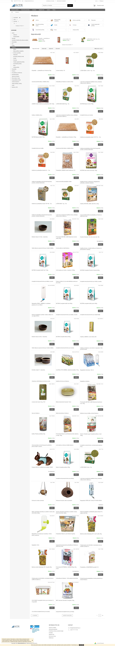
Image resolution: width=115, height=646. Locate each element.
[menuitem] (15, 10)
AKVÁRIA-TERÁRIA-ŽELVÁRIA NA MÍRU (20, 40)
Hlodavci (14, 47)
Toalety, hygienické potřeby (18, 61)
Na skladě (17, 17)
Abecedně (58, 48)
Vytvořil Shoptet (100, 643)
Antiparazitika (16, 36)
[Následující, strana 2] (100, 615)
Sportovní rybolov (15, 76)
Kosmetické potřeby (17, 63)
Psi (12, 43)
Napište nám (51, 634)
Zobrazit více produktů (66, 44)
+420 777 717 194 (74, 629)
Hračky (14, 58)
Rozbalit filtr (19, 25)
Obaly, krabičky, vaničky (17, 83)
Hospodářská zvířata (16, 80)
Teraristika (14, 69)
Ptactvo (13, 70)
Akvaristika (14, 42)
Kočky (13, 45)
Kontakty (51, 632)
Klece (14, 65)
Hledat (70, 5)
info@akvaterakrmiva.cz (75, 627)
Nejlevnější (44, 48)
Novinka (16, 21)
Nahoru (35, 615)
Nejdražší (51, 48)
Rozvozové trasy (52, 636)
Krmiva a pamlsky (17, 52)
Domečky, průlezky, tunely (18, 56)
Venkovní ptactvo (15, 81)
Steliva (14, 49)
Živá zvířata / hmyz (16, 78)
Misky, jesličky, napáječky (18, 51)
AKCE (13, 33)
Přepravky (15, 54)
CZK (96, 1)
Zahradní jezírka (15, 74)
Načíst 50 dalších (67, 615)
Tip (15, 23)
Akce (15, 19)
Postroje (15, 60)
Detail (52, 77)
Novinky (13, 38)
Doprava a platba (50, 1)
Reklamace (51, 637)
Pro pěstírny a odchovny (17, 72)
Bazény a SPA (15, 87)
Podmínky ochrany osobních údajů (56, 631)
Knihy (13, 85)
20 (102, 615)
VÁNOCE (15, 34)
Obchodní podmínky (61, 1)
